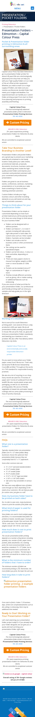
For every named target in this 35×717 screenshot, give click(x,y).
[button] (32, 8)
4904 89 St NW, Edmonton (17, 129)
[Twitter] (17, 712)
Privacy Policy (17, 702)
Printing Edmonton (9, 24)
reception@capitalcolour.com (24, 700)
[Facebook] (12, 712)
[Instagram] (22, 712)
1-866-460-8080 (11, 700)
